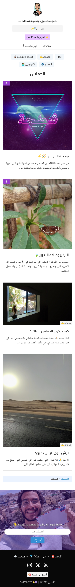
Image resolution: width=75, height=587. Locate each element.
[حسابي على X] (38, 566)
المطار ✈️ (46, 64)
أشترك (37, 540)
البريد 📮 (56, 556)
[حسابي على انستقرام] (29, 566)
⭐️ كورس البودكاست (37, 37)
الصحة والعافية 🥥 (23, 56)
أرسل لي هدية (39, 574)
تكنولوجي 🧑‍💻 (28, 64)
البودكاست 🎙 (30, 46)
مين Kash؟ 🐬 (38, 556)
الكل (59, 56)
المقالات (47, 46)
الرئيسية (65, 479)
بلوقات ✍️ (45, 56)
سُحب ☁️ (19, 556)
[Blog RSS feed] (46, 566)
